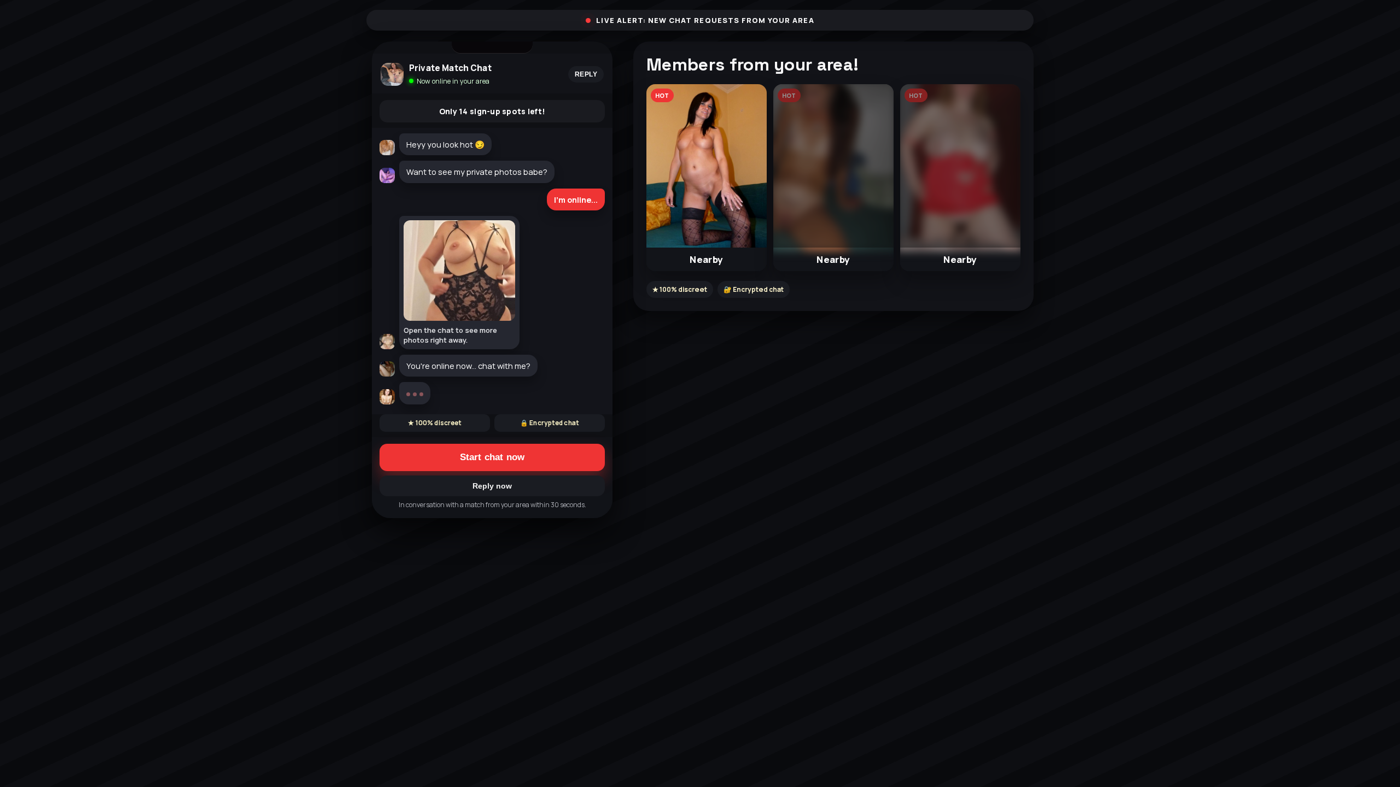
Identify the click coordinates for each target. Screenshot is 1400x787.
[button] (706, 177)
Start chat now (492, 496)
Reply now (492, 524)
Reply (586, 74)
